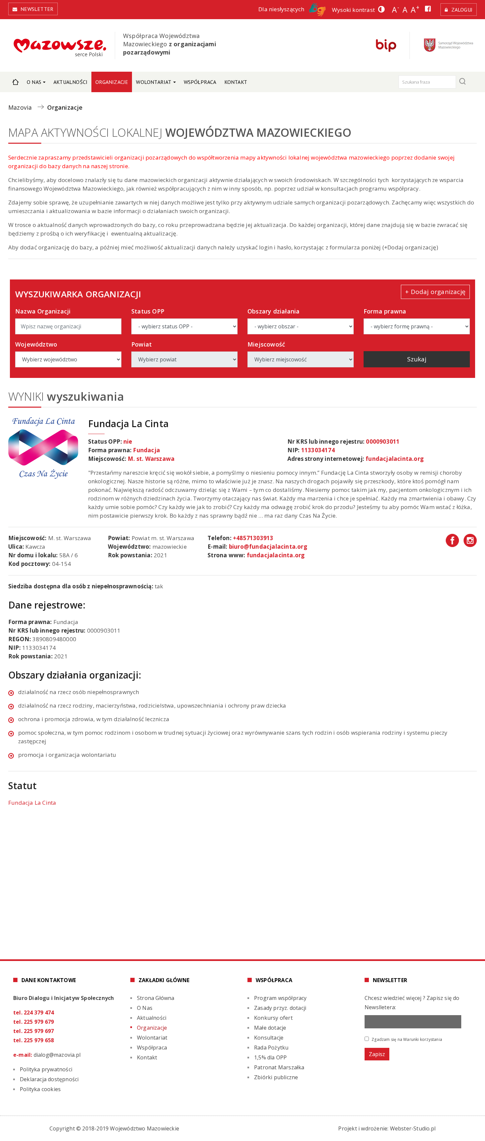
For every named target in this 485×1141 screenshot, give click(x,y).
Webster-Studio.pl (413, 1128)
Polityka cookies (40, 1089)
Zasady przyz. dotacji (280, 1008)
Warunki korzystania (422, 1039)
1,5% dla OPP (270, 1057)
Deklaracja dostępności (49, 1079)
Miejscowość (266, 344)
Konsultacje (268, 1037)
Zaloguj (461, 9)
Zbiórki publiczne (276, 1077)
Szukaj (416, 359)
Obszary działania (273, 311)
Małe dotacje (270, 1027)
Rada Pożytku (271, 1047)
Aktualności (70, 82)
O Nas (34, 82)
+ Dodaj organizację (435, 291)
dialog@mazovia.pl (57, 1054)
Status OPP (147, 311)
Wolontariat (153, 82)
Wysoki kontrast (353, 10)
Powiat (141, 344)
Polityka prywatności (46, 1069)
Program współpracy (280, 998)
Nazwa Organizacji (43, 311)
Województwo (36, 344)
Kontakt (235, 82)
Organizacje (111, 82)
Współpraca (200, 82)
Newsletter (36, 9)
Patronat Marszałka (279, 1067)
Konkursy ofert (273, 1017)
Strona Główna (15, 82)
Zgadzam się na (406, 1039)
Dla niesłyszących (282, 9)
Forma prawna (385, 311)
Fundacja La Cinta (32, 802)
